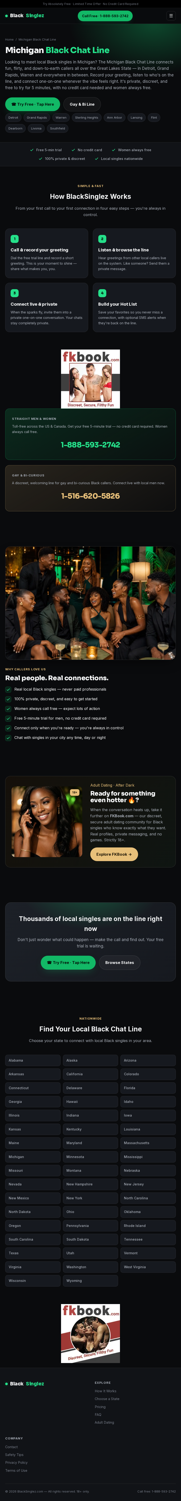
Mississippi (133, 1157)
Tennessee (133, 1239)
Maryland (74, 1143)
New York (74, 1198)
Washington (76, 1267)
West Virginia (135, 1267)
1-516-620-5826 (90, 496)
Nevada (15, 1184)
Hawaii (72, 1102)
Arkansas (16, 1074)
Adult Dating (104, 1422)
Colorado (131, 1074)
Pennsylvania (77, 1226)
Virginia (15, 1267)
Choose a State (107, 1399)
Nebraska (132, 1170)
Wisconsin (17, 1281)
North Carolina (136, 1198)
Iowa (128, 1115)
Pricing (100, 1407)
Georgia (15, 1102)
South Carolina (21, 1239)
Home (9, 39)
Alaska (72, 1060)
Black (27, 16)
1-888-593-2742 (90, 445)
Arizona (130, 1060)
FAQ (98, 1415)
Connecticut (19, 1088)
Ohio (70, 1212)
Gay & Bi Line (82, 104)
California (74, 1074)
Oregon (15, 1226)
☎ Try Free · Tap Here (32, 104)
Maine (14, 1143)
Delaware (74, 1088)
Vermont (131, 1253)
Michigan (16, 1157)
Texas (14, 1253)
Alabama (16, 1060)
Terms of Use (16, 1470)
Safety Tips (14, 1455)
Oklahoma (132, 1212)
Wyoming (74, 1281)
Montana (73, 1170)
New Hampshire (79, 1184)
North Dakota (20, 1212)
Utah (70, 1253)
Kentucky (74, 1129)
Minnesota (75, 1157)
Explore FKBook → (114, 854)
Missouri (16, 1170)
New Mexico (19, 1198)
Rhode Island (135, 1226)
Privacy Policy (16, 1462)
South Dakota (77, 1239)
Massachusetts (136, 1143)
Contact (11, 1447)
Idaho (128, 1102)
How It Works (105, 1391)
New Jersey (134, 1184)
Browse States (119, 962)
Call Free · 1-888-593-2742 (105, 16)
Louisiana (132, 1129)
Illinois (14, 1115)
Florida (129, 1088)
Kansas (15, 1129)
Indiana (72, 1115)
